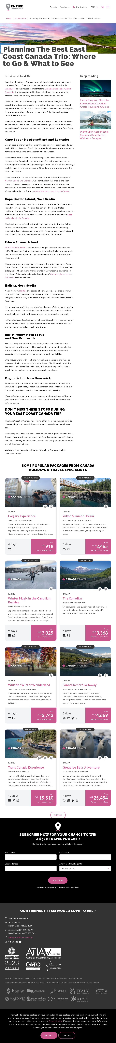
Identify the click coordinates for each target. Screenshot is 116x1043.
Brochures (65, 7)
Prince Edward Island (15, 247)
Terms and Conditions (69, 887)
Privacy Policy (55, 1021)
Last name (64, 852)
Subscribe (58, 880)
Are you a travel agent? (70, 864)
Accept (49, 1035)
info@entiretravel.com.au (20, 937)
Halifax (22, 291)
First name (10, 852)
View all (58, 815)
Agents (53, 7)
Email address (11, 864)
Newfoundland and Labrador (18, 180)
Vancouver (10, 88)
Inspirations (20, 18)
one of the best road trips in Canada (51, 191)
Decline (67, 1035)
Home (8, 18)
